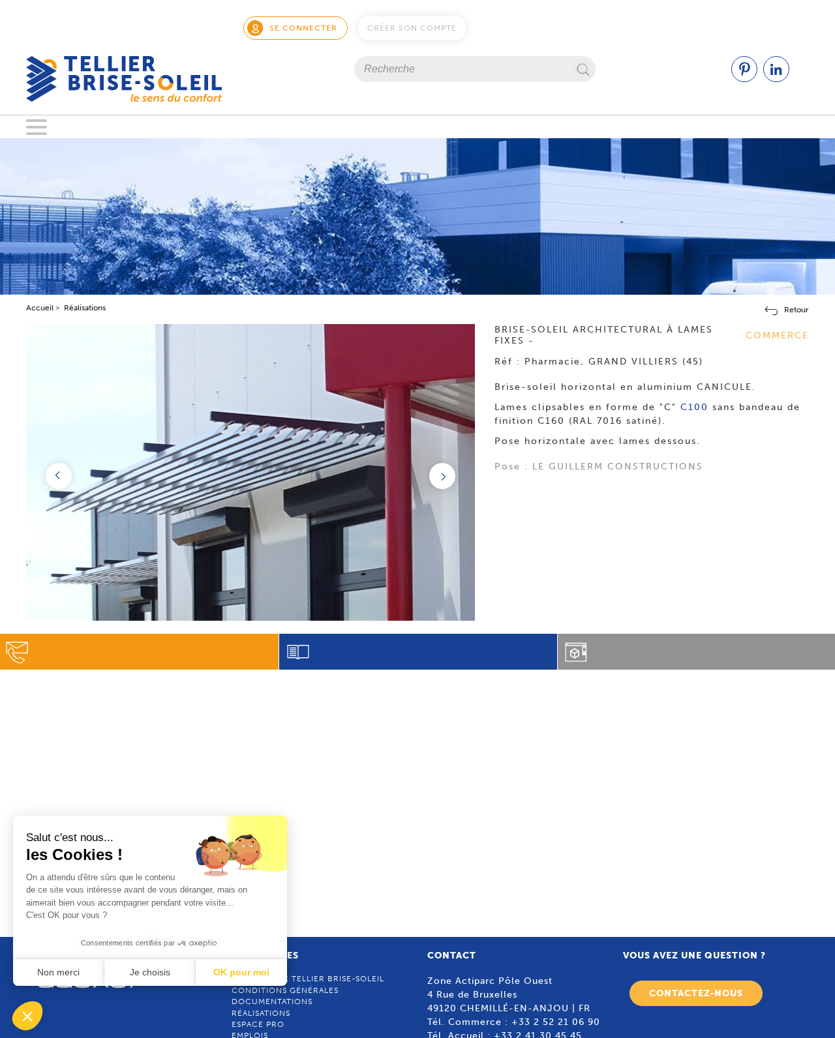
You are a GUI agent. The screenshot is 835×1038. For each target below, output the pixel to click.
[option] (250, 503)
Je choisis (150, 972)
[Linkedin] (776, 79)
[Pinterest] (744, 79)
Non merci (58, 972)
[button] (27, 1015)
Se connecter (303, 28)
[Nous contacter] (139, 652)
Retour (796, 309)
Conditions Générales (285, 990)
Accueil (39, 307)
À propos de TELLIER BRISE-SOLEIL (308, 978)
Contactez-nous (696, 993)
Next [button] (442, 476)
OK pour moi (241, 972)
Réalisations (261, 1013)
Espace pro (258, 1024)
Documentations (272, 1001)
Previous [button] (59, 476)
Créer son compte (412, 28)
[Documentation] (418, 652)
